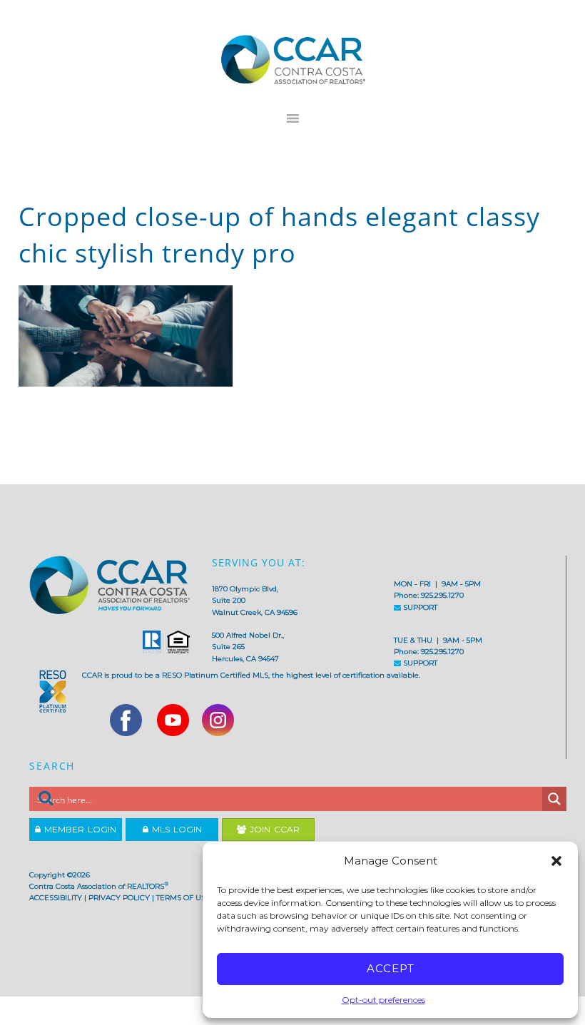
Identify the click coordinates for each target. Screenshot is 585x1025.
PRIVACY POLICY (119, 897)
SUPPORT (419, 607)
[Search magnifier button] (554, 799)
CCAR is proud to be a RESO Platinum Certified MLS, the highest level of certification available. (251, 675)
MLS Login (175, 829)
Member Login (78, 829)
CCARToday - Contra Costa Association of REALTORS (292, 59)
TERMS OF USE (183, 897)
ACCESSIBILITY (55, 897)
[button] (556, 861)
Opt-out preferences (383, 999)
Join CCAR (273, 829)
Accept (390, 968)
